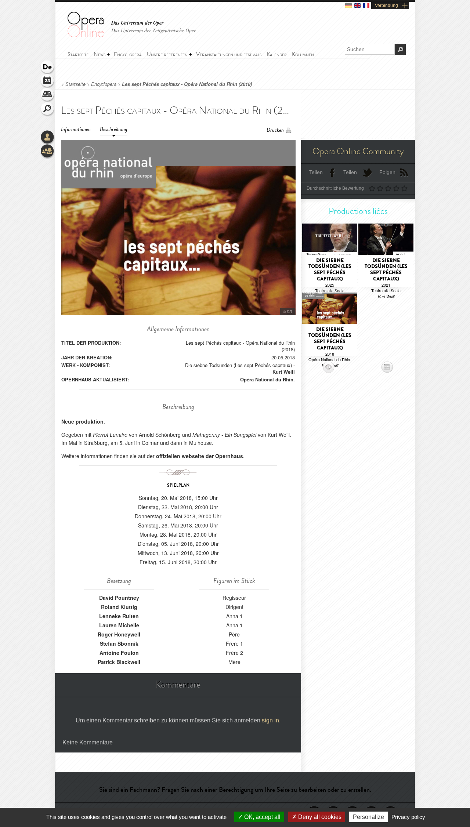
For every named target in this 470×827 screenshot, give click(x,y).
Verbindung (386, 5)
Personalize (368, 817)
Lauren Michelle (119, 625)
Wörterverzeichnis (47, 95)
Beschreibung (113, 129)
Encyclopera (103, 84)
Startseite (75, 84)
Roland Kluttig (119, 606)
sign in (270, 720)
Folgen (387, 172)
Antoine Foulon (119, 652)
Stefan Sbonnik (119, 643)
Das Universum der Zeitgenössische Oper (153, 30)
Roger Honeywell (119, 634)
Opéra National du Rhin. (267, 379)
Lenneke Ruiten (119, 616)
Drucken (275, 130)
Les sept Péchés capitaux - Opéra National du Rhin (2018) (187, 84)
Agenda (47, 81)
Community (47, 151)
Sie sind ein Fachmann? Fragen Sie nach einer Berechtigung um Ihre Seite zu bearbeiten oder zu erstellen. (235, 789)
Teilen (316, 172)
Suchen (47, 109)
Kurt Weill (283, 371)
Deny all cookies (319, 817)
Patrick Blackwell (119, 661)
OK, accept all (262, 817)
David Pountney (119, 597)
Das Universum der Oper (137, 22)
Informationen (76, 129)
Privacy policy (408, 817)
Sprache (47, 67)
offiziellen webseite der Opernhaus (199, 456)
